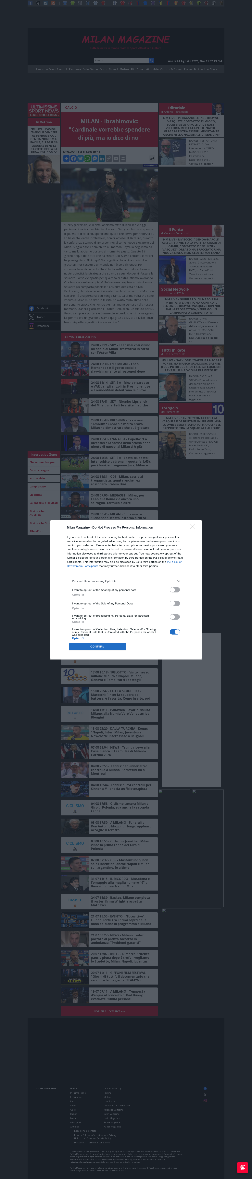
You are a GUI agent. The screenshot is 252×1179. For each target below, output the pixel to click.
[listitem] (126, 581)
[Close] (194, 527)
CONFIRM (97, 646)
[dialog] (126, 589)
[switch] (175, 589)
